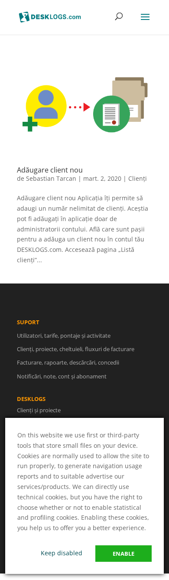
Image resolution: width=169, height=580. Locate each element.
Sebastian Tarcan (51, 178)
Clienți (137, 178)
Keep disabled (61, 553)
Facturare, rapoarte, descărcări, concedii (68, 362)
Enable (123, 553)
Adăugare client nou (50, 170)
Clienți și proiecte (39, 410)
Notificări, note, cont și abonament (62, 376)
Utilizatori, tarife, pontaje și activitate (63, 335)
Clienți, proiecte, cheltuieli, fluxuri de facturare (75, 349)
